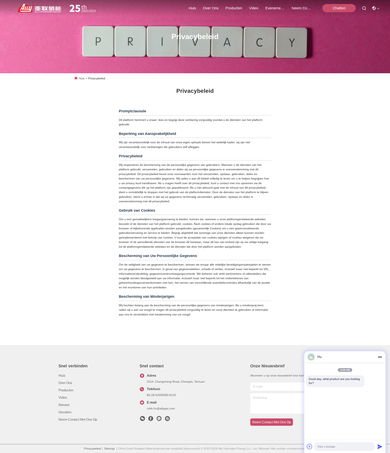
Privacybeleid (92, 448)
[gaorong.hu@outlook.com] (167, 419)
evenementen (275, 8)
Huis (192, 8)
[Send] (380, 446)
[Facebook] (151, 419)
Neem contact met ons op (77, 419)
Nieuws (63, 405)
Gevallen (65, 412)
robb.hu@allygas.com (161, 408)
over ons (211, 8)
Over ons (65, 383)
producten (233, 8)
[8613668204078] (159, 419)
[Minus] (379, 357)
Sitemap (109, 448)
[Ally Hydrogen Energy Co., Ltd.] (58, 8)
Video (62, 397)
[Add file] (309, 446)
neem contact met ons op (301, 8)
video (253, 8)
